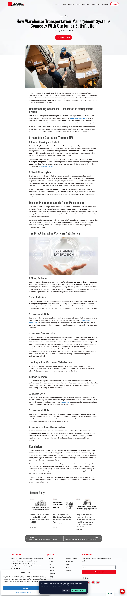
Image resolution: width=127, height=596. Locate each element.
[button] (47, 572)
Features (63, 4)
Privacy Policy (31, 592)
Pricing (78, 4)
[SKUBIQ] (16, 4)
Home (57, 4)
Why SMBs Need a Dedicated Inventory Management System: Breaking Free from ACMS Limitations (86, 519)
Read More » (33, 527)
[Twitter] (88, 582)
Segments (71, 4)
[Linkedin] (93, 582)
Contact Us (105, 4)
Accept (25, 588)
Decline (65, 590)
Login (115, 4)
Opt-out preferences (20, 592)
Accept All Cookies (78, 590)
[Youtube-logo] (98, 582)
